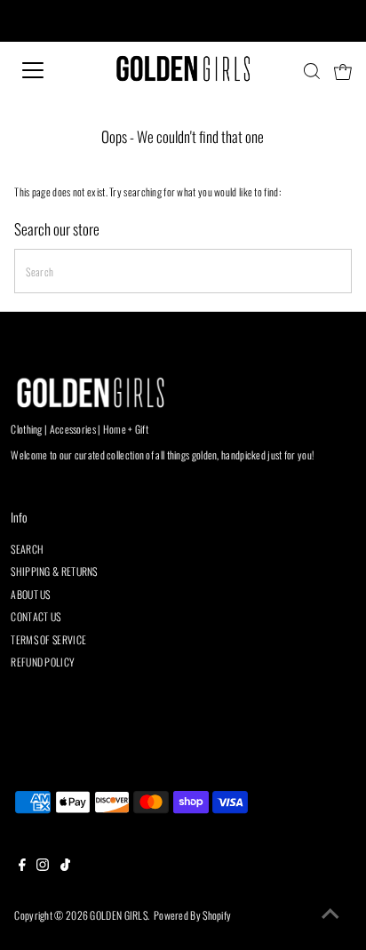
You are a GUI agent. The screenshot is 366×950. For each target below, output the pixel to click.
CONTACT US (35, 616)
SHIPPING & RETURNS (54, 571)
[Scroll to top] (330, 914)
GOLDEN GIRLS (118, 914)
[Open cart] (343, 70)
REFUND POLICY (43, 661)
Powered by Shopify (192, 914)
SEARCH (27, 548)
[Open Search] (311, 71)
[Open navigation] (50, 70)
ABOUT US (30, 594)
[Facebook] (22, 866)
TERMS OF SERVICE (48, 639)
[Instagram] (42, 866)
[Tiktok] (65, 866)
